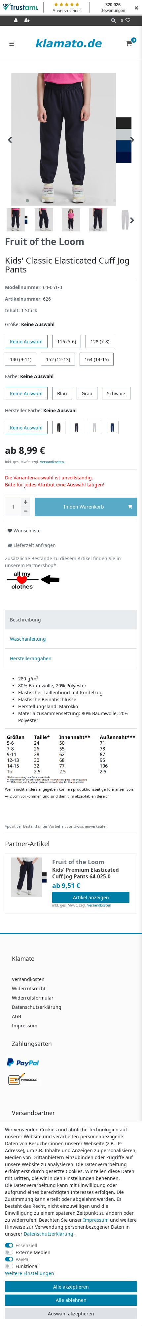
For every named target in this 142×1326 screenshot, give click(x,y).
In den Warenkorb (84, 507)
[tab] (71, 619)
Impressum (24, 1025)
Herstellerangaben (31, 658)
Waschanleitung (28, 639)
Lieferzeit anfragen (34, 545)
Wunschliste (26, 530)
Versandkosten (51, 462)
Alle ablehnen (71, 1300)
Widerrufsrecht (29, 988)
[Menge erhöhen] (25, 502)
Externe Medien (33, 1252)
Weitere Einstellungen (29, 1273)
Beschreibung (25, 619)
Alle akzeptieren (71, 1287)
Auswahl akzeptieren (71, 1313)
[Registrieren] (27, 21)
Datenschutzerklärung (36, 1007)
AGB (16, 1016)
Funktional (27, 1266)
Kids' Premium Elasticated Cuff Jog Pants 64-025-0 (85, 873)
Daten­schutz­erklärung (48, 1234)
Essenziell (26, 1245)
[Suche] (113, 21)
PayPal (23, 1259)
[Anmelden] (16, 21)
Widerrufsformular (32, 998)
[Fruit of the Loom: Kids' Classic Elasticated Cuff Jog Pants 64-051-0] (71, 759)
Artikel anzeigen (91, 897)
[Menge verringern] (25, 511)
